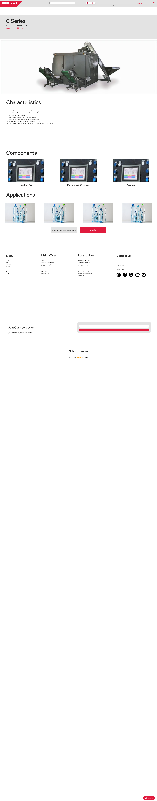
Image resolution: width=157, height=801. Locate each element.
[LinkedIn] (137, 275)
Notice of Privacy (78, 350)
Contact (7, 273)
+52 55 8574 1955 (120, 269)
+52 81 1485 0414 (120, 265)
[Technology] (37, 265)
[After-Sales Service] (37, 267)
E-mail (80, 324)
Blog (7, 271)
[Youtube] (144, 275)
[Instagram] (119, 275)
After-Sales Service (10, 266)
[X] (131, 275)
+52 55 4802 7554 (120, 260)
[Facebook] (125, 275)
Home (7, 260)
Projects (8, 262)
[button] (94, 5)
